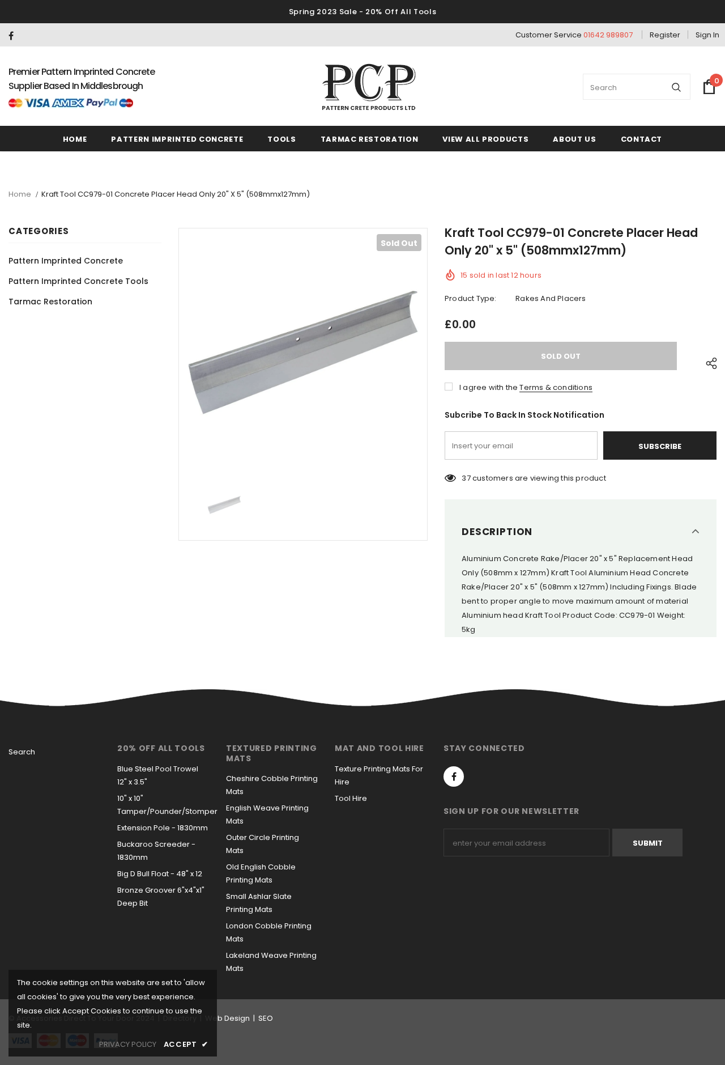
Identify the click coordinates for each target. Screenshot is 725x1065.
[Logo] (369, 86)
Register (665, 34)
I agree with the (488, 387)
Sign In (707, 34)
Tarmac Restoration (50, 301)
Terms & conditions (555, 387)
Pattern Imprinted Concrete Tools (78, 281)
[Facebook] (15, 36)
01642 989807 (608, 34)
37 (466, 478)
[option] (303, 352)
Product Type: (471, 298)
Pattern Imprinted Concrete (65, 260)
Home (19, 194)
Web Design (227, 1018)
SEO (265, 1018)
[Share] (708, 361)
